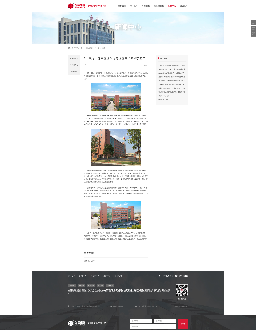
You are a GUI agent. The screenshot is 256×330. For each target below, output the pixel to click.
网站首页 (122, 6)
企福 (86, 48)
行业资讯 (74, 65)
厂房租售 (146, 6)
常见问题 (74, 71)
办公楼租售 (159, 6)
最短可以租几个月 (164, 96)
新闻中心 (172, 6)
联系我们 (184, 6)
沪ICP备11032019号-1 (181, 306)
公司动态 (101, 48)
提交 (183, 324)
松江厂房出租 (118, 290)
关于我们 (134, 6)
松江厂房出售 (128, 290)
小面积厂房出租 (139, 290)
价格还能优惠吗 (163, 99)
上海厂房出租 (108, 290)
